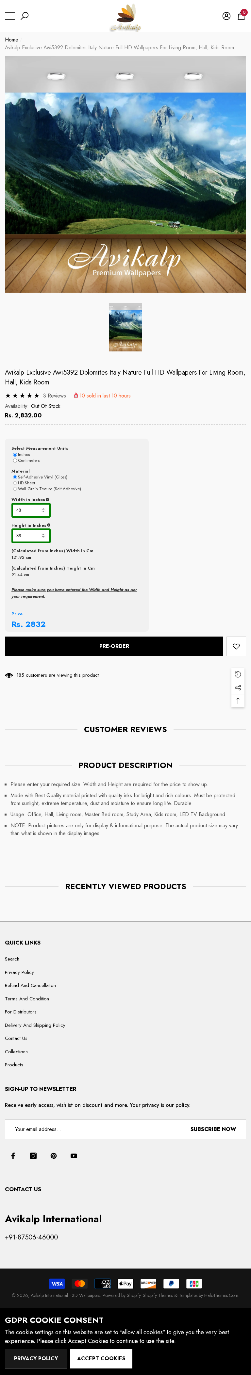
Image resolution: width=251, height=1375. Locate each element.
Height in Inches (61, 525)
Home (11, 39)
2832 (35, 624)
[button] (24, 16)
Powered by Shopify (122, 1295)
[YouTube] (74, 1156)
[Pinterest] (53, 1156)
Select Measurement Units (39, 448)
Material (20, 471)
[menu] (10, 16)
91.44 (17, 575)
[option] (125, 174)
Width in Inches (60, 499)
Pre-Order (114, 646)
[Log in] (226, 16)
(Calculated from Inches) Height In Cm (53, 568)
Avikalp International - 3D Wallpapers (65, 1295)
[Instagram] (33, 1156)
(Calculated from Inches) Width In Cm (52, 551)
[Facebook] (13, 1156)
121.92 (18, 557)
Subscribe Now (213, 1129)
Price (17, 614)
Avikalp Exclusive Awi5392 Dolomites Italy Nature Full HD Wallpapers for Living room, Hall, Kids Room (125, 377)
